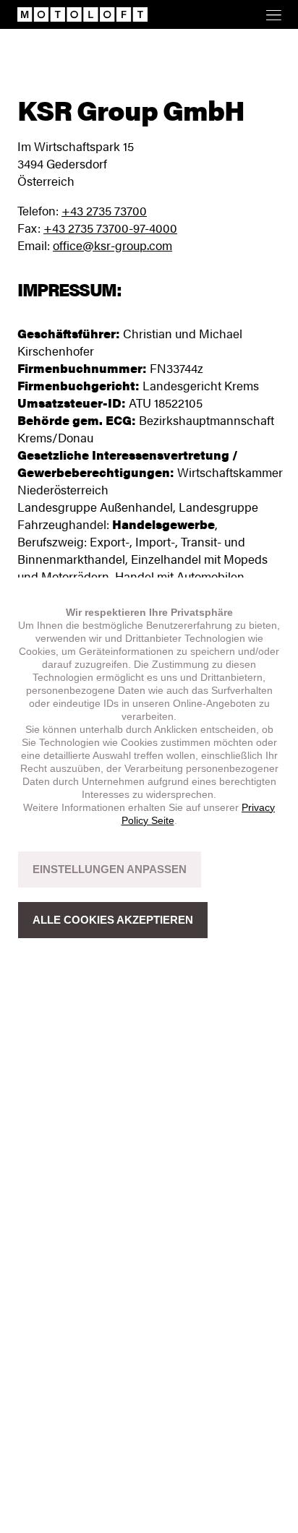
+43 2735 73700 (104, 210)
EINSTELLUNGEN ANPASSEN (110, 869)
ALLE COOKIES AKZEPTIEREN (113, 920)
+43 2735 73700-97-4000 (110, 227)
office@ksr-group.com (112, 245)
